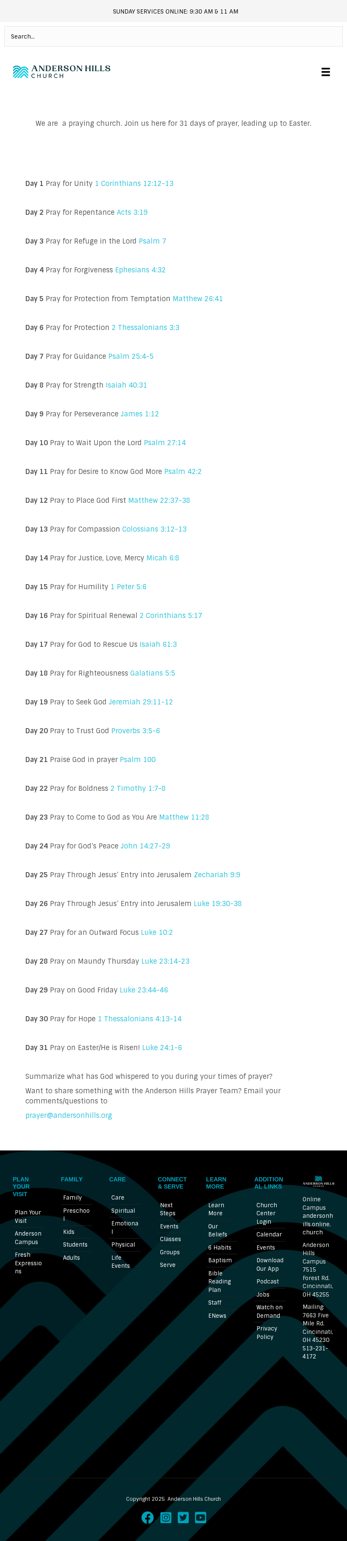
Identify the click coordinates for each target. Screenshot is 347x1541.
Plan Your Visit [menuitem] (28, 1217)
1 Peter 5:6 (128, 586)
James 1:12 (140, 414)
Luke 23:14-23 (165, 961)
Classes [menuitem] (170, 1239)
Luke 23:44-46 (144, 990)
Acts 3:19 (132, 212)
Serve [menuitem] (168, 1265)
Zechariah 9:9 (217, 874)
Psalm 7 (152, 241)
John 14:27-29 (145, 846)
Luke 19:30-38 (218, 903)
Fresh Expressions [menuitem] (28, 1263)
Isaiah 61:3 (158, 644)
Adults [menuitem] (71, 1257)
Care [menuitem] (117, 1197)
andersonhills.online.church (318, 1224)
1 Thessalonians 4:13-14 (140, 1018)
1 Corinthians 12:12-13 (134, 183)
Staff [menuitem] (214, 1302)
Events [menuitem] (169, 1226)
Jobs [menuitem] (263, 1294)
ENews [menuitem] (217, 1315)
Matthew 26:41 (198, 298)
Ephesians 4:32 (140, 270)
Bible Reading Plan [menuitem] (219, 1282)
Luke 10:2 (157, 932)
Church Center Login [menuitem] (266, 1213)
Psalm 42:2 (183, 471)
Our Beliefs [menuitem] (217, 1231)
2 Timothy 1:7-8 (139, 788)
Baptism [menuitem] (220, 1260)
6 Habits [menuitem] (219, 1247)
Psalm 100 (138, 759)
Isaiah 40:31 (125, 385)
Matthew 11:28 (184, 817)
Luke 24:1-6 (162, 1047)
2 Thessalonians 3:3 (145, 327)
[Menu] (326, 72)
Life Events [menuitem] (120, 1262)
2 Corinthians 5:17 (171, 615)
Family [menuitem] (72, 1197)
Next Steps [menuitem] (168, 1209)
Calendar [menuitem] (269, 1234)
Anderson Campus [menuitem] (28, 1238)
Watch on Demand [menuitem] (269, 1311)
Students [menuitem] (75, 1244)
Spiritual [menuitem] (123, 1210)
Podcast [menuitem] (267, 1281)
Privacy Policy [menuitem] (266, 1333)
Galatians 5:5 (152, 673)
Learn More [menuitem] (216, 1209)
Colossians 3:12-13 (154, 529)
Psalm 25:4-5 (131, 356)
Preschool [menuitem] (76, 1215)
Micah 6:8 (162, 558)
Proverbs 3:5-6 (135, 730)
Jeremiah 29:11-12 (141, 702)
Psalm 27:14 (165, 442)
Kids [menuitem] (68, 1232)
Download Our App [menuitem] (270, 1264)
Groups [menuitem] (170, 1252)
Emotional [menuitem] (124, 1228)
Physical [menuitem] (123, 1244)
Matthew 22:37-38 (159, 500)
